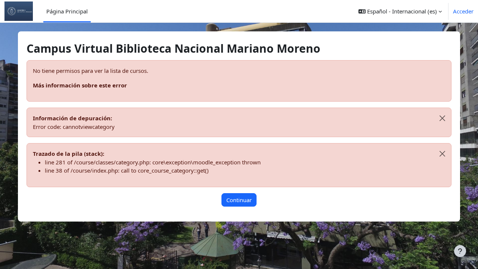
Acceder (463, 11)
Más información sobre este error (80, 85)
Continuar (239, 200)
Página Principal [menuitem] (67, 11)
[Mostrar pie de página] (460, 251)
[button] (400, 11)
